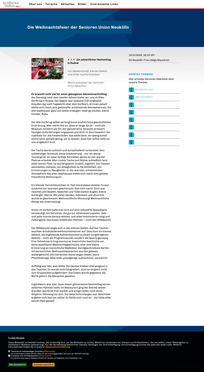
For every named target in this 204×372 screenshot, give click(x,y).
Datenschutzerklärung (58, 347)
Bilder (82, 4)
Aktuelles (68, 4)
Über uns (35, 4)
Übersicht (49, 351)
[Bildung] (154, 104)
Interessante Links (104, 4)
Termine (51, 4)
